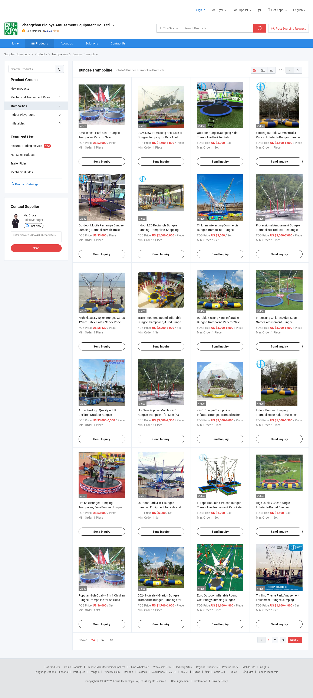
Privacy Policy (220, 681)
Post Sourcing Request (291, 28)
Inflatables (18, 123)
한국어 (184, 672)
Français (94, 672)
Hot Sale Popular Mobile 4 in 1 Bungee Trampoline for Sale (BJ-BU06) (159, 414)
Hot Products (52, 667)
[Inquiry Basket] (259, 10)
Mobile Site (249, 667)
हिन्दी (207, 672)
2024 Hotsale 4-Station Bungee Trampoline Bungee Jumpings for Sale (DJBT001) (159, 599)
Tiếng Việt (247, 672)
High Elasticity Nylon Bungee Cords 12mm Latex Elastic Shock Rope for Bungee (102, 322)
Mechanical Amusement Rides (30, 97)
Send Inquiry (101, 161)
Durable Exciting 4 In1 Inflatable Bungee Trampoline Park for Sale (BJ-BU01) (218, 322)
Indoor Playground (23, 115)
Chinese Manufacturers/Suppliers (106, 667)
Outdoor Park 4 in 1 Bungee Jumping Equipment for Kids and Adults (159, 507)
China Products (73, 667)
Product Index (230, 667)
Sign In (200, 10)
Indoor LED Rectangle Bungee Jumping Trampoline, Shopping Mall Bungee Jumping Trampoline (160, 229)
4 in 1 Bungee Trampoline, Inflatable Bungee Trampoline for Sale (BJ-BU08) (218, 414)
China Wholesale (139, 667)
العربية (172, 672)
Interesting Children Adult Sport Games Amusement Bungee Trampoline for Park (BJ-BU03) (276, 322)
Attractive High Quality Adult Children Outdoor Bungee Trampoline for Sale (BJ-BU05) (98, 414)
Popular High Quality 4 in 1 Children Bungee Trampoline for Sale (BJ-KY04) (102, 599)
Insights (264, 667)
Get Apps (277, 10)
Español (64, 672)
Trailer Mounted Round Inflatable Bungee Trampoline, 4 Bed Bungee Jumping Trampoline (160, 322)
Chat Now (35, 225)
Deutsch (142, 672)
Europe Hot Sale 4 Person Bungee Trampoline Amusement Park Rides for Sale (220, 507)
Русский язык (112, 672)
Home (15, 43)
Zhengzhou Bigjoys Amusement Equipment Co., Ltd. (66, 25)
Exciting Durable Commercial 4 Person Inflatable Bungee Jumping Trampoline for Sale (279, 137)
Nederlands (158, 672)
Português (79, 672)
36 (102, 640)
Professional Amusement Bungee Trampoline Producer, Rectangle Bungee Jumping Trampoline (278, 229)
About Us (67, 43)
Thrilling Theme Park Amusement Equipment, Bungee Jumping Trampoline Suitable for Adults (277, 599)
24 (93, 640)
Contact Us (118, 43)
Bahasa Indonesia (268, 672)
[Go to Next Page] (298, 70)
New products (20, 88)
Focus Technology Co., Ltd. (128, 681)
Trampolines (19, 106)
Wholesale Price (162, 667)
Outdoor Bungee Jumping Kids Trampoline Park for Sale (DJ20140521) (217, 137)
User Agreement (180, 681)
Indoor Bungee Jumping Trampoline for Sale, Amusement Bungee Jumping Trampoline (277, 414)
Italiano (128, 672)
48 (111, 640)
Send (36, 248)
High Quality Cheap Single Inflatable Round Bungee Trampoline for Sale (273, 507)
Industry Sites (184, 667)
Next (293, 640)
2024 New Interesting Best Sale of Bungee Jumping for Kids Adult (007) (160, 137)
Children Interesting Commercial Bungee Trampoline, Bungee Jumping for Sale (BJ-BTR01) (218, 229)
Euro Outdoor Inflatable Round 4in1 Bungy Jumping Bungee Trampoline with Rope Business (217, 599)
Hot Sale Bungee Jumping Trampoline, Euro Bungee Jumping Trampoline (101, 507)
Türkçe (233, 672)
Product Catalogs (26, 184)
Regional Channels (207, 667)
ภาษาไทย (219, 672)
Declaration (200, 681)
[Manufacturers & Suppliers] (31, 8)
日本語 (196, 672)
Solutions (92, 43)
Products (42, 43)
